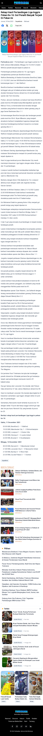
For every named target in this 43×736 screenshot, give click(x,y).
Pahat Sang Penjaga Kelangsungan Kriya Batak (25, 636)
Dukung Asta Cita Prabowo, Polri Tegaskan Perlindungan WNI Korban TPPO (17, 599)
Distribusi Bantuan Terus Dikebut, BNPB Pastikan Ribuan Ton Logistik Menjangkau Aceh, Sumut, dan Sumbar (20, 592)
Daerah (25, 8)
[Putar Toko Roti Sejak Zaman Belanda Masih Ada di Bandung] (36, 683)
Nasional (18, 8)
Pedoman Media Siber (15, 721)
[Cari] (41, 3)
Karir (25, 721)
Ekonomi (33, 8)
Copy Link (18, 25)
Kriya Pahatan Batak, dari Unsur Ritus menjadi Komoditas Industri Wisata (26, 624)
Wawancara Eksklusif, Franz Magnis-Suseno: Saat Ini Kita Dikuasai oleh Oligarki (21, 553)
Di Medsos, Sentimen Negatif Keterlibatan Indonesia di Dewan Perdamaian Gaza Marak (21, 559)
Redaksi (34, 718)
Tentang (31, 721)
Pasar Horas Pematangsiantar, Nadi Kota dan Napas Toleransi (21, 565)
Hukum (22, 718)
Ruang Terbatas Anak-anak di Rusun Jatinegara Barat (26, 648)
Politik (28, 718)
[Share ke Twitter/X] (7, 25)
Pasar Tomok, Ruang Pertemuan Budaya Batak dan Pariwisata (24, 613)
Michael (26, 21)
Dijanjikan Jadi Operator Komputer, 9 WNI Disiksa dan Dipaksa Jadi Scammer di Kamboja (21, 585)
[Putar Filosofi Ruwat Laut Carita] (7, 683)
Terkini (10, 8)
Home (4, 8)
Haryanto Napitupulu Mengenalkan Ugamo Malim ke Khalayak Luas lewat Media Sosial (26, 660)
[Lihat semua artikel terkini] (40, 609)
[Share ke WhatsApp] (11, 25)
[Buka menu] (2, 3)
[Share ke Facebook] (2, 25)
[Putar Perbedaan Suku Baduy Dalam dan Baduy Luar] (22, 683)
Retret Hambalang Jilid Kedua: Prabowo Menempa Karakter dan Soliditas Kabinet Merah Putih (20, 579)
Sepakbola (5, 460)
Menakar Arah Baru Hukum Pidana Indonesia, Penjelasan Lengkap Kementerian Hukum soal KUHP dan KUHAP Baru (21, 572)
